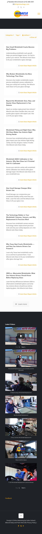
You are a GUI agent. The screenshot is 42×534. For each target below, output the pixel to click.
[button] (23, 347)
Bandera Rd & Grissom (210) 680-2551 (21, 2)
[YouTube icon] (24, 7)
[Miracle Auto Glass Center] (21, 13)
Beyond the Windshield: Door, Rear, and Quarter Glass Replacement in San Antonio (20, 103)
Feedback (8, 498)
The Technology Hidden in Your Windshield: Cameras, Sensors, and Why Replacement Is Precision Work (21, 217)
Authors (26, 35)
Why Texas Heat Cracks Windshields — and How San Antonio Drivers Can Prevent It (20, 246)
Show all (33, 37)
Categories (9, 35)
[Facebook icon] (18, 7)
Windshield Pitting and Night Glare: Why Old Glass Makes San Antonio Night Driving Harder (20, 132)
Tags (17, 35)
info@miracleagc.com (22, 4)
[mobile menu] (39, 14)
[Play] (21, 336)
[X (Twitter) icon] (21, 7)
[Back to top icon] (21, 515)
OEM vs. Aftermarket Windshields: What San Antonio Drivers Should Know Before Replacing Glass (20, 275)
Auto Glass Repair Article (28, 66)
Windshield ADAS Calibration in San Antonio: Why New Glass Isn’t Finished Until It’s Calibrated (20, 161)
